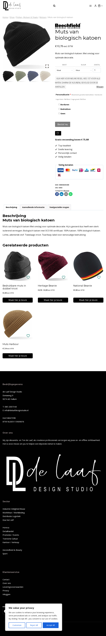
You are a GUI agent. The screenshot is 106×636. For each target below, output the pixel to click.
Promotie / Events (11, 535)
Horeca (6, 527)
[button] (47, 46)
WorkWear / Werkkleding (14, 512)
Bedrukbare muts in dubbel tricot (14, 287)
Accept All (51, 625)
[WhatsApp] (71, 194)
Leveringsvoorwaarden (13, 587)
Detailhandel (8, 531)
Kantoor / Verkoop (11, 542)
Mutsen (66, 191)
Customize (17, 625)
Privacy (6, 590)
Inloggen (6, 594)
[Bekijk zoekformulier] (53, 6)
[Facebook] (57, 194)
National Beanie (82, 285)
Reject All (34, 625)
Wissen (99, 86)
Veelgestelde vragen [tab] (59, 207)
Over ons (7, 583)
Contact (6, 579)
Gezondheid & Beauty (12, 550)
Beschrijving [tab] (11, 207)
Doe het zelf (8, 520)
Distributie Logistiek (11, 516)
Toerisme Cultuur (10, 538)
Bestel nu (62, 124)
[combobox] (64, 70)
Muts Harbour (11, 344)
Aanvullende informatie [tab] (33, 207)
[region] (33, 617)
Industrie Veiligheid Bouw (14, 509)
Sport (5, 553)
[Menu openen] (90, 6)
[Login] (95, 5)
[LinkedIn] (61, 194)
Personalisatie (79, 96)
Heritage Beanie (47, 285)
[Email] (66, 194)
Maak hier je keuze (18, 300)
